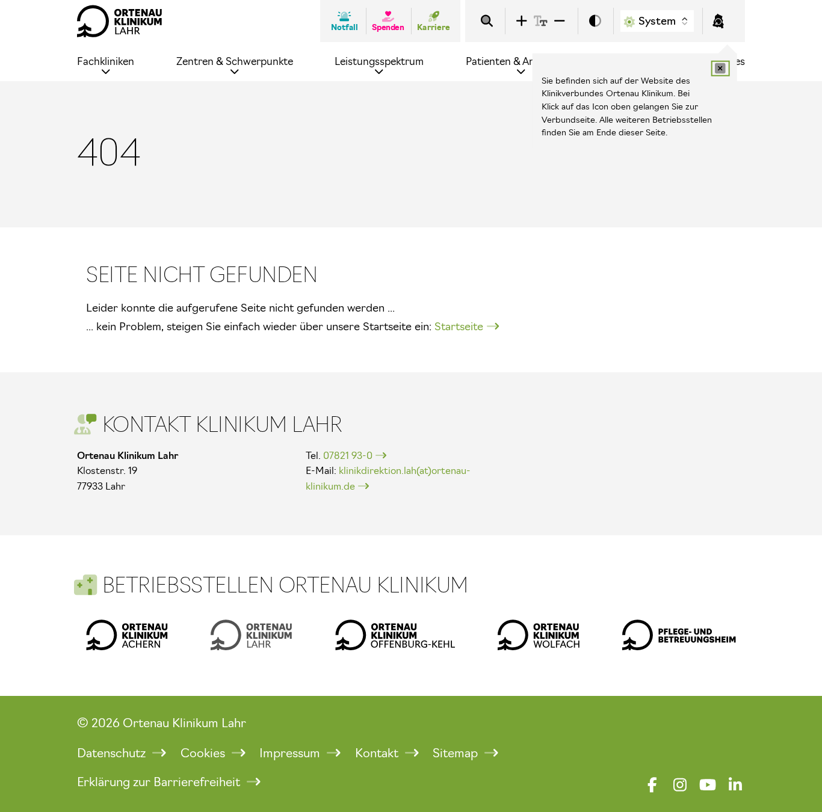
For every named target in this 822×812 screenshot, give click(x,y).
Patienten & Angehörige (521, 61)
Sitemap (457, 753)
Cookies (204, 753)
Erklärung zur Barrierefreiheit (160, 782)
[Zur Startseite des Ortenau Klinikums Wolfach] (538, 635)
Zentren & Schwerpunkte (234, 61)
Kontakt (378, 753)
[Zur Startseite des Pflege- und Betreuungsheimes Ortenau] (679, 635)
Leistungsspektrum (379, 61)
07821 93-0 (347, 455)
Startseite (458, 326)
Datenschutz (113, 753)
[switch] (595, 21)
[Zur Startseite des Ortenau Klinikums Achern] (127, 635)
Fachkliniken (105, 61)
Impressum (291, 753)
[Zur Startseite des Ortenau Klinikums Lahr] (119, 21)
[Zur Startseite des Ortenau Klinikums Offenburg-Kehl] (395, 635)
